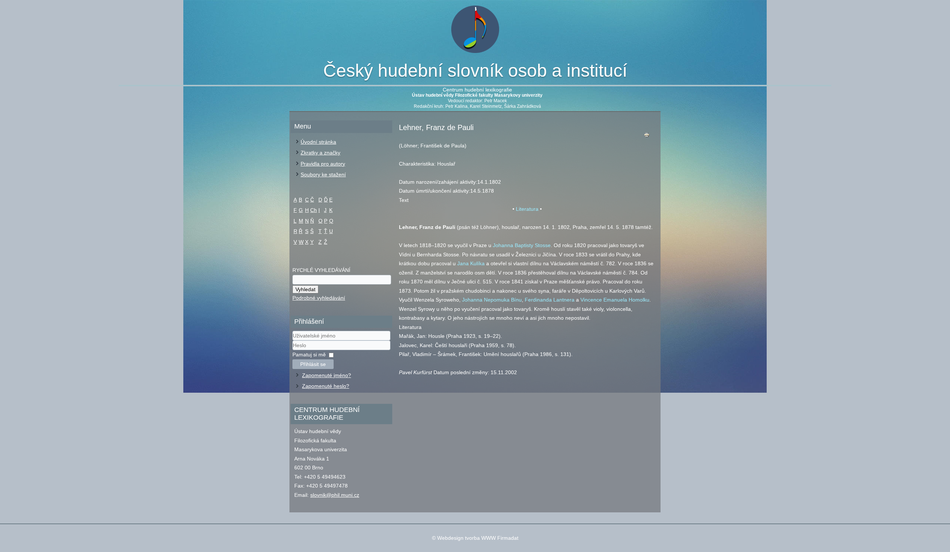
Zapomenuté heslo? (325, 386)
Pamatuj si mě (309, 355)
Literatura (527, 209)
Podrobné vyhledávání (318, 298)
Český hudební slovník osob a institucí (475, 70)
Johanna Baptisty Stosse (522, 245)
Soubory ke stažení (323, 174)
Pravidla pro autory (323, 164)
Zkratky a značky (320, 153)
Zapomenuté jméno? (326, 375)
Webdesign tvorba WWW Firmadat (477, 538)
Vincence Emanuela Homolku (614, 300)
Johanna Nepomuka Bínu (492, 300)
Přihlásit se (313, 364)
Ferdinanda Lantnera (549, 300)
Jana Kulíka (471, 263)
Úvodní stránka (318, 142)
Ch (313, 210)
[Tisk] (647, 136)
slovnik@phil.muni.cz (334, 495)
